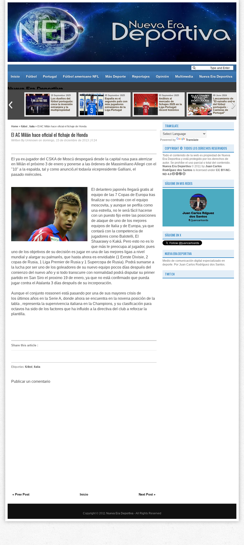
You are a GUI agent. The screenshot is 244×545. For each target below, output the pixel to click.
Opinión (162, 76)
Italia (32, 126)
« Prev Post (20, 494)
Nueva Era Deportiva (215, 76)
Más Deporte (115, 76)
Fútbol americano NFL (81, 76)
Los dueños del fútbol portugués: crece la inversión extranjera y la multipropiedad (62, 104)
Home (14, 126)
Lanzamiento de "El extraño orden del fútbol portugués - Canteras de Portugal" (224, 105)
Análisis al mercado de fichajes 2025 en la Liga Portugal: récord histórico (170, 104)
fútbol (24, 126)
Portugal (50, 76)
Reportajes (141, 76)
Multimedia (184, 76)
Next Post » (147, 494)
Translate (192, 140)
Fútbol (31, 76)
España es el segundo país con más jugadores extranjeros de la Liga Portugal (116, 104)
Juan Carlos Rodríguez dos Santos (192, 168)
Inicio (15, 76)
